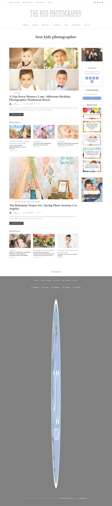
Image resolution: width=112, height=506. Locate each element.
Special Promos (76, 25)
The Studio (56, 280)
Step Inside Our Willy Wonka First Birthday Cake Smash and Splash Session (43, 254)
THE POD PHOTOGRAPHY (66, 498)
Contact (50, 2)
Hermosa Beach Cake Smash (92, 114)
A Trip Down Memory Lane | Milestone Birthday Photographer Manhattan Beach (40, 98)
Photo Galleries (14, 2)
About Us (87, 25)
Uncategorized (22, 143)
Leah (15, 103)
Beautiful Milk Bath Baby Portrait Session (92, 140)
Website (36, 280)
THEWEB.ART (83, 498)
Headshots (20, 141)
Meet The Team (40, 2)
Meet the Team (66, 280)
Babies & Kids (45, 25)
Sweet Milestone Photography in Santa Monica (17, 147)
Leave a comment (29, 104)
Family (66, 25)
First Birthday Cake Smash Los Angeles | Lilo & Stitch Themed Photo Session (92, 153)
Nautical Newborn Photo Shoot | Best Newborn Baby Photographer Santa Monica (92, 166)
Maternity (25, 25)
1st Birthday (56, 25)
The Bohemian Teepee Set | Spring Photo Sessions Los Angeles (43, 207)
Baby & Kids (17, 93)
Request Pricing (27, 2)
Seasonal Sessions (26, 201)
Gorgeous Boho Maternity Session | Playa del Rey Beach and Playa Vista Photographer (92, 126)
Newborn (34, 25)
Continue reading (16, 114)
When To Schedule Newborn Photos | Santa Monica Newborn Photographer (20, 254)
